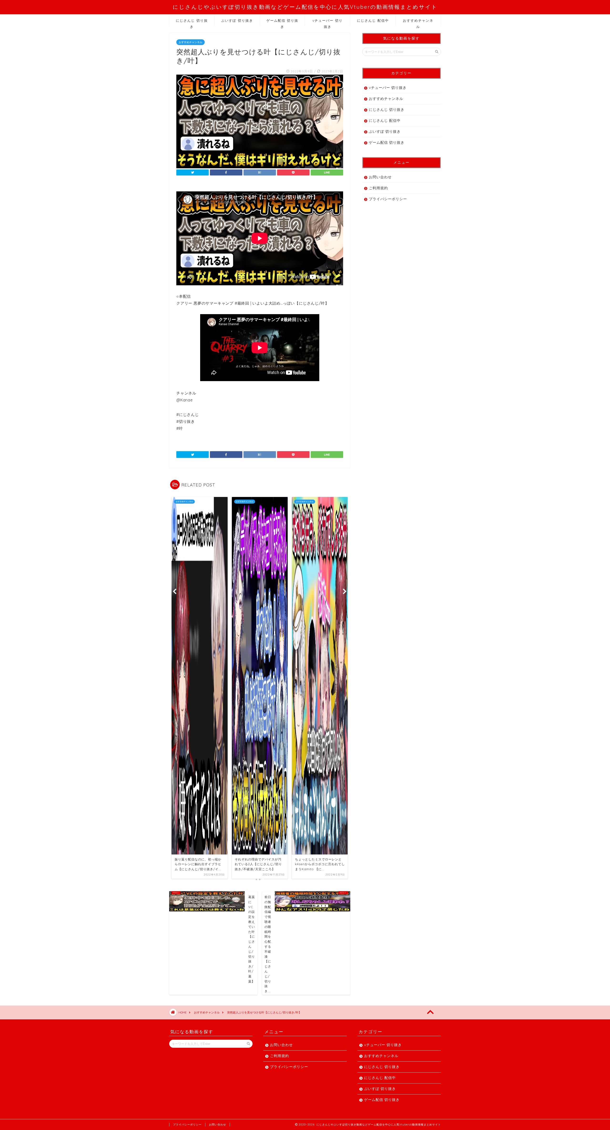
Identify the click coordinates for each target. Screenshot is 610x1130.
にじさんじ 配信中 (373, 20)
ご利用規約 (378, 188)
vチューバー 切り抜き (327, 22)
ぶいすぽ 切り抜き (237, 20)
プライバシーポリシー (388, 199)
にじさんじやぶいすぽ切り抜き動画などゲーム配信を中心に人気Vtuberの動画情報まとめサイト (305, 7)
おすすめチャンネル (418, 22)
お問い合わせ (380, 177)
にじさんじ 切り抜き (192, 22)
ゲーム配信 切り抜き (282, 22)
